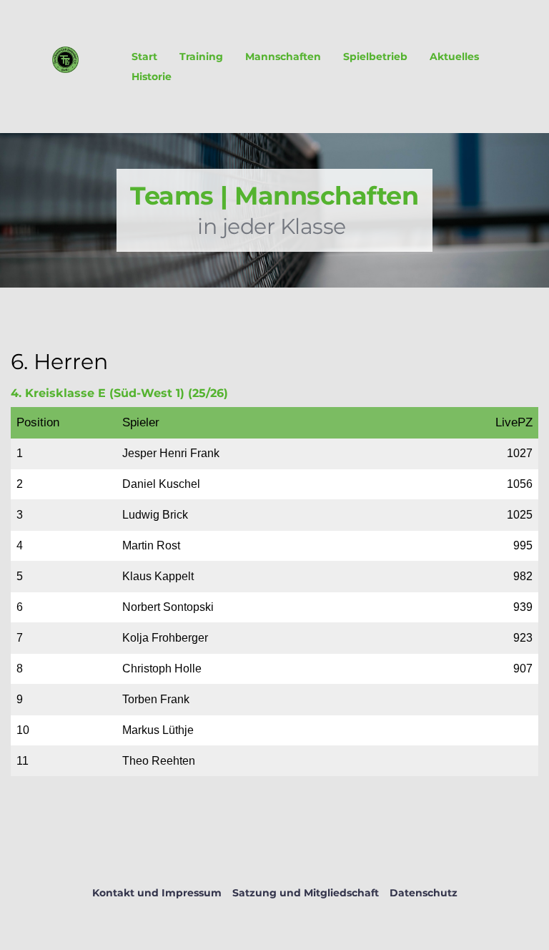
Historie (152, 76)
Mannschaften (283, 56)
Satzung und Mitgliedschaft (305, 892)
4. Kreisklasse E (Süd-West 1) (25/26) (119, 393)
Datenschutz (424, 892)
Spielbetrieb (375, 56)
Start (144, 56)
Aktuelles (454, 56)
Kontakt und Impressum (157, 892)
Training (201, 56)
